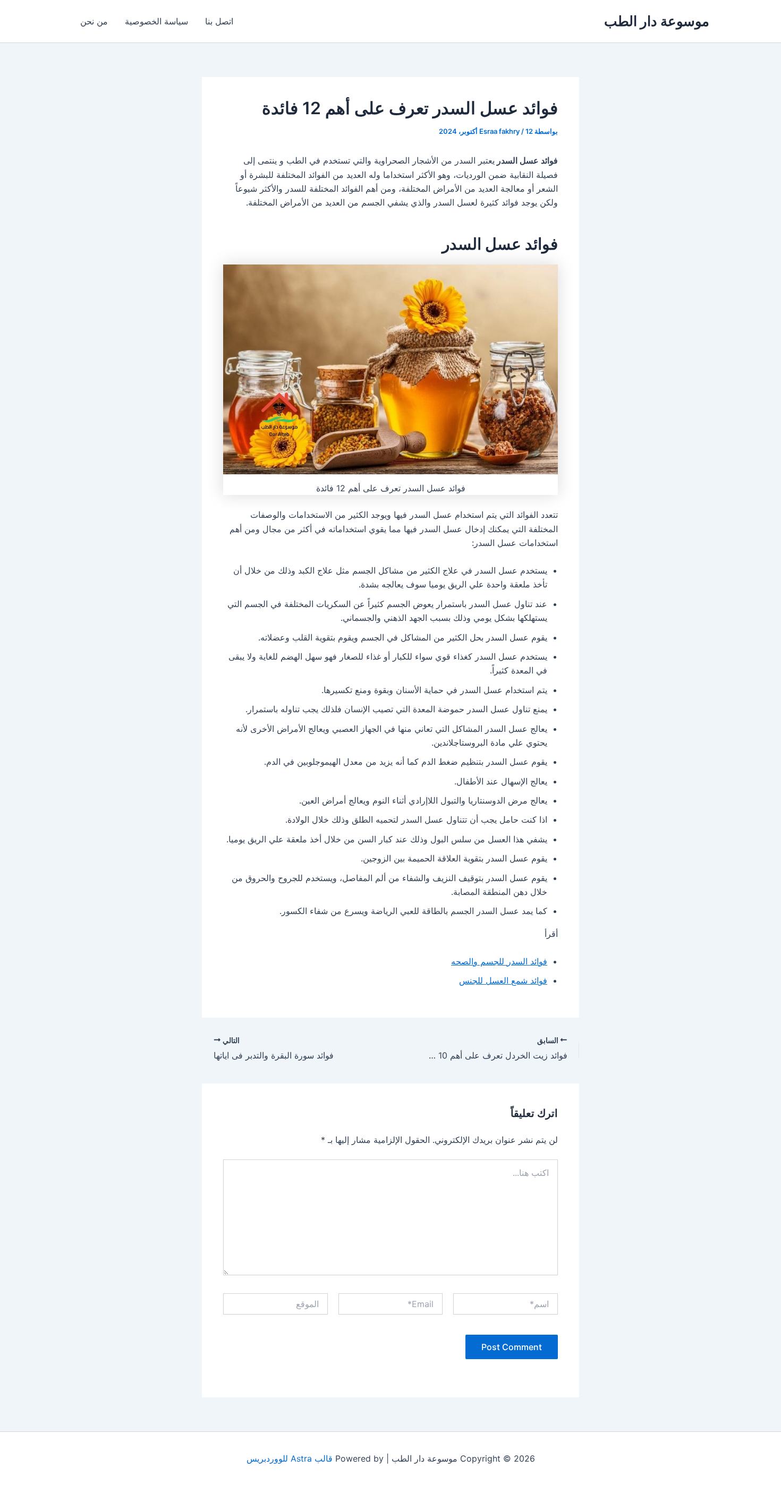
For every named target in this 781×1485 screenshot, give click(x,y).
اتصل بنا (219, 21)
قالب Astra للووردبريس (290, 1458)
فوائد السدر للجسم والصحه (499, 961)
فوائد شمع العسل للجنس (503, 980)
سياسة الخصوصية (156, 21)
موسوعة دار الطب (656, 21)
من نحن (94, 21)
